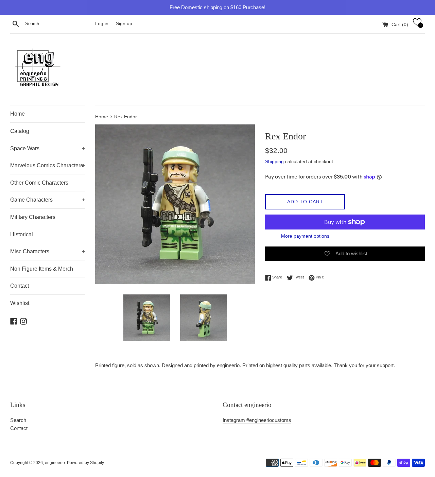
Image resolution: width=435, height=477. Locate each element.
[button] (417, 22)
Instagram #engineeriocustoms (257, 420)
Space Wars (47, 148)
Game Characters (47, 200)
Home (17, 114)
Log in (101, 23)
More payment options (305, 236)
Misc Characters (47, 251)
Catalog (19, 131)
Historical (21, 234)
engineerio (55, 462)
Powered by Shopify (85, 462)
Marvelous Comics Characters (47, 165)
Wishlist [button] (19, 303)
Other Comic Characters (39, 183)
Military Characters (32, 217)
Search (18, 420)
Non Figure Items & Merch (41, 269)
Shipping (274, 161)
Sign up (124, 23)
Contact (19, 286)
